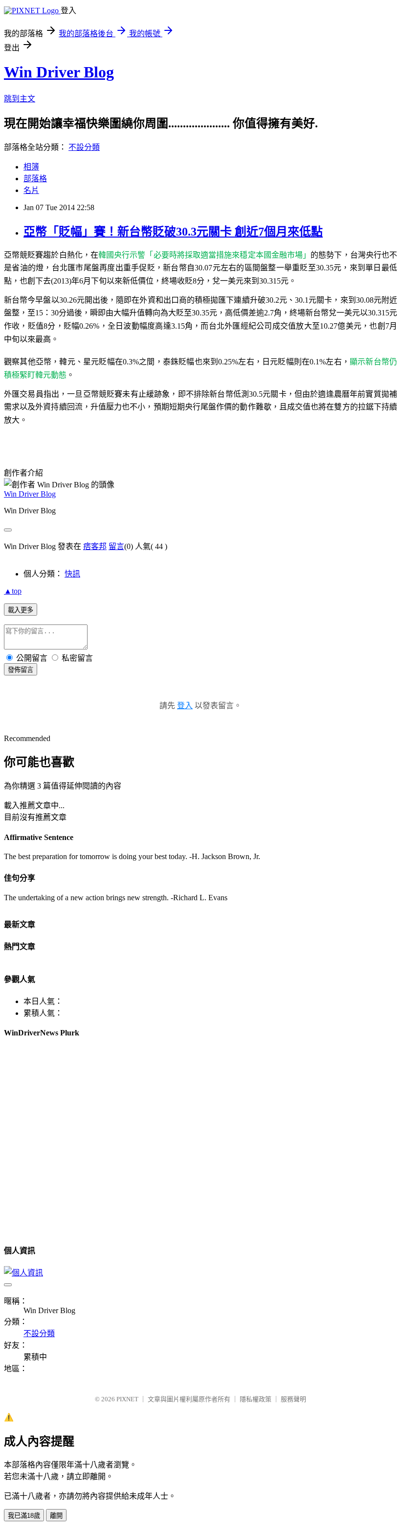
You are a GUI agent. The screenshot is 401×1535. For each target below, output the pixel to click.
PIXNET (127, 1399)
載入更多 (20, 610)
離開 (56, 1515)
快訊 (72, 574)
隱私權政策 (255, 1399)
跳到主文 (19, 99)
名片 (31, 190)
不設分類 (84, 147)
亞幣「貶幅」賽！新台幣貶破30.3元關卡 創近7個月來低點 (173, 231)
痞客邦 (95, 546)
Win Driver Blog (59, 72)
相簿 (31, 167)
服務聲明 (293, 1399)
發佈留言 (20, 669)
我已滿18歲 (24, 1515)
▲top (13, 591)
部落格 (35, 178)
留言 (116, 546)
